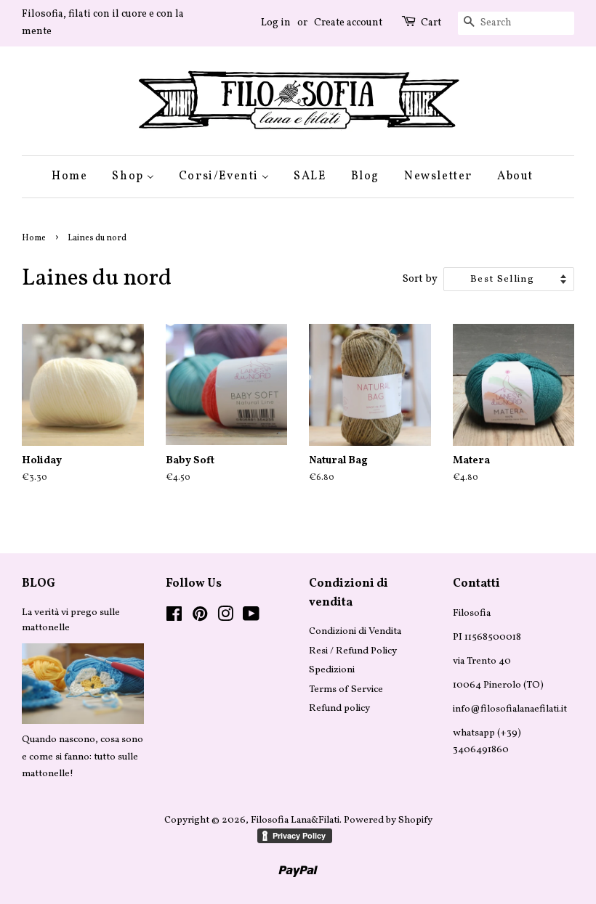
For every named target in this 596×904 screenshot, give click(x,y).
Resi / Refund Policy (353, 651)
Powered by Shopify (388, 820)
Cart (431, 23)
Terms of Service (346, 689)
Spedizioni (332, 670)
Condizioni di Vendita (355, 631)
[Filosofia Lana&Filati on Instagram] (225, 617)
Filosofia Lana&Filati (295, 820)
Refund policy (339, 708)
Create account (348, 23)
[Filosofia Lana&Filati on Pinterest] (200, 617)
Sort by (420, 279)
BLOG (38, 584)
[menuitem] (75, 177)
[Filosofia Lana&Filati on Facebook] (174, 617)
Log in (276, 23)
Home (34, 238)
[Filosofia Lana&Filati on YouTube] (251, 617)
